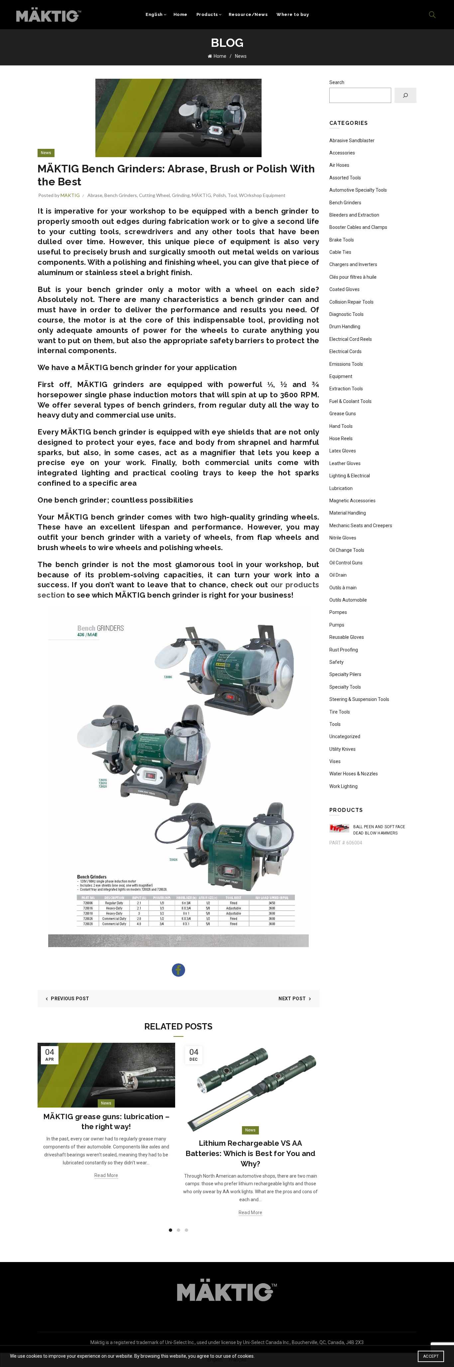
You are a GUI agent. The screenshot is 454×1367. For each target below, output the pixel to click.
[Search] (432, 15)
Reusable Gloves (346, 637)
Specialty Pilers (345, 674)
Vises (335, 761)
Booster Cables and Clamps (358, 227)
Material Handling (347, 513)
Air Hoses (339, 165)
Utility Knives (342, 749)
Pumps (336, 625)
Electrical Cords (345, 351)
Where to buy (293, 14)
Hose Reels (341, 438)
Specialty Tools (345, 687)
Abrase (94, 195)
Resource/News (248, 14)
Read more (106, 1175)
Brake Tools (341, 240)
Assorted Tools (345, 177)
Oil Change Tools (346, 550)
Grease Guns (342, 413)
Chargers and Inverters (353, 264)
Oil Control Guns (346, 562)
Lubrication (341, 488)
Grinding (181, 195)
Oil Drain (338, 575)
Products (207, 14)
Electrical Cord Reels (350, 339)
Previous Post (70, 998)
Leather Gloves (345, 463)
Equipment (340, 376)
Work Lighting (343, 786)
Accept (431, 1356)
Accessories (342, 152)
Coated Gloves (344, 289)
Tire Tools (339, 712)
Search (336, 82)
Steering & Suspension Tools (359, 699)
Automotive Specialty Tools (358, 190)
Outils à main (343, 587)
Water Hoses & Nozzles (353, 773)
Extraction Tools (346, 388)
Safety (336, 662)
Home (180, 14)
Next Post (292, 998)
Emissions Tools (346, 364)
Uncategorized (344, 736)
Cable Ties (340, 252)
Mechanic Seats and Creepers (360, 525)
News (241, 56)
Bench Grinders (120, 195)
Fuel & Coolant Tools (350, 401)
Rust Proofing (343, 649)
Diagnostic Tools (346, 314)
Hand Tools (341, 426)
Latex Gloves (342, 450)
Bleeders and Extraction (354, 215)
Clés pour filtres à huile (353, 277)
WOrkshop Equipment (262, 195)
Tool (232, 195)
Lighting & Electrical (349, 475)
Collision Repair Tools (351, 302)
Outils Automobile (348, 600)
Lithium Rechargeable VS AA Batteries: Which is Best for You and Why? (250, 1153)
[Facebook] (178, 970)
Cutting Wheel (154, 195)
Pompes (338, 612)
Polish (219, 195)
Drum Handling (344, 326)
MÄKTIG (201, 195)
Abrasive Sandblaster (352, 140)
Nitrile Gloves (342, 537)
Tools (335, 724)
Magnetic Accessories (352, 500)
